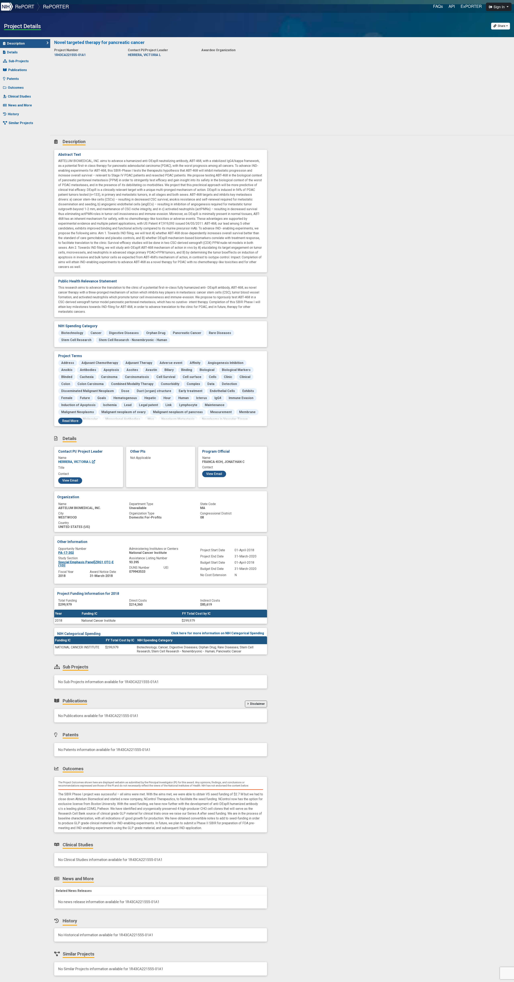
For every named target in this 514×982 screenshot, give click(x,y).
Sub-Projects (19, 61)
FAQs (438, 6)
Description (16, 43)
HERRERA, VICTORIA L (75, 462)
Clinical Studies (19, 96)
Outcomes (16, 88)
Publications (17, 70)
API (452, 6)
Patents (13, 79)
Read (70, 421)
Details (12, 52)
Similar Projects (21, 123)
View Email (70, 480)
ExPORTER (471, 6)
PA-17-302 (66, 553)
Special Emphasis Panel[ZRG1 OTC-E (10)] (86, 563)
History (13, 114)
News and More (20, 105)
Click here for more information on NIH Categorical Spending (217, 633)
